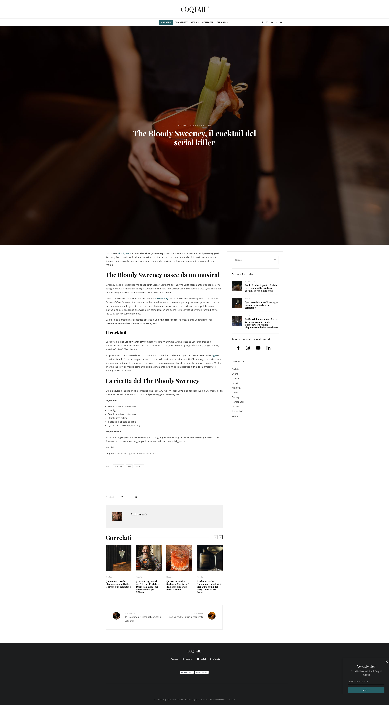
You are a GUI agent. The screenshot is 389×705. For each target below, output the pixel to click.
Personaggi (250, 281)
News (194, 22)
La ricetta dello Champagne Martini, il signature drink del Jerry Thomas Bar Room (209, 587)
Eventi (235, 373)
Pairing (235, 397)
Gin (129, 466)
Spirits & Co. (238, 411)
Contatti (207, 22)
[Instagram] (267, 22)
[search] (275, 260)
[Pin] (136, 497)
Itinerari (236, 378)
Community (181, 22)
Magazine (166, 22)
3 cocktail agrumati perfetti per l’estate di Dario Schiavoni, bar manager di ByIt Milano (148, 587)
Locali (247, 315)
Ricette (193, 125)
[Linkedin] (276, 22)
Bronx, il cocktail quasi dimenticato (185, 615)
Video (235, 415)
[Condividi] (122, 497)
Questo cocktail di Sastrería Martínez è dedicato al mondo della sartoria (177, 585)
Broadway (162, 298)
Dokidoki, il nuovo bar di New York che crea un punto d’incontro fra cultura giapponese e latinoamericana (261, 323)
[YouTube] (271, 22)
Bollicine (236, 368)
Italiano (221, 22)
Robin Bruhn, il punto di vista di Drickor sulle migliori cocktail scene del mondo (261, 288)
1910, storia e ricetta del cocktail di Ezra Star (143, 617)
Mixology (236, 387)
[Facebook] (263, 22)
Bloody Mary (124, 253)
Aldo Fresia (183, 125)
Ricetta (140, 466)
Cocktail (119, 466)
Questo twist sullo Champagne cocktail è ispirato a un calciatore (118, 584)
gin (215, 355)
